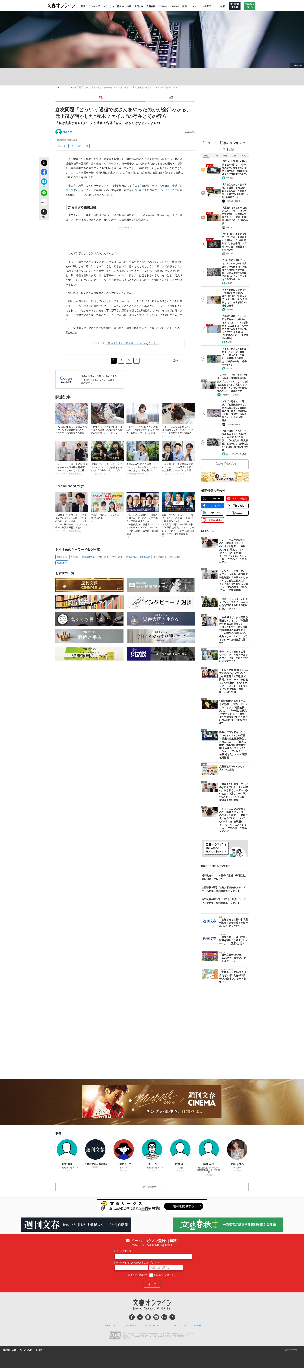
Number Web (9, 1349)
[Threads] (148, 1317)
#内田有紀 (131, 557)
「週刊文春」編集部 (233, 201)
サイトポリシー (180, 1325)
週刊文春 (138, 6)
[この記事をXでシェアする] (44, 163)
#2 (171, 97)
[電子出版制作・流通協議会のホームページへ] (115, 1336)
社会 (71, 146)
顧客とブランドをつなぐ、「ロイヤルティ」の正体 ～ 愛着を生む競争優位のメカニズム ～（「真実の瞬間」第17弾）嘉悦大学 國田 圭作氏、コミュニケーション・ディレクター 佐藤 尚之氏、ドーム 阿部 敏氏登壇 (178, 526)
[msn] (164, 1317)
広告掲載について (110, 1325)
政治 (79, 146)
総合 (231, 149)
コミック (194, 6)
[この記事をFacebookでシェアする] (44, 172)
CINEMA (175, 6)
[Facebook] (132, 1317)
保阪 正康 (229, 227)
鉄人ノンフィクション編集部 (236, 454)
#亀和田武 (145, 557)
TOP (57, 87)
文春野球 (206, 6)
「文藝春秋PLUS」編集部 (230, 395)
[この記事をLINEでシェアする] (44, 193)
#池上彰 (75, 557)
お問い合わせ (130, 1325)
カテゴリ (107, 6)
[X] (140, 1317)
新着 (83, 6)
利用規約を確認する (138, 1275)
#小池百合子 (160, 557)
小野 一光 (229, 309)
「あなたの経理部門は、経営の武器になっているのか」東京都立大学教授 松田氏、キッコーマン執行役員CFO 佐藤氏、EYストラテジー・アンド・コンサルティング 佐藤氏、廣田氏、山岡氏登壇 (143, 526)
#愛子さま (117, 557)
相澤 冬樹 (67, 132)
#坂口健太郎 (88, 557)
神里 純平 (229, 283)
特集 (119, 6)
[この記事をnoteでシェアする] (44, 203)
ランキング (94, 6)
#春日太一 (62, 562)
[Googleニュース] (156, 1317)
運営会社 (197, 1325)
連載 (129, 6)
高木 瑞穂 (229, 178)
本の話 (38, 1349)
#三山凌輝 (175, 557)
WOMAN (162, 6)
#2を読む (106, 194)
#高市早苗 (62, 557)
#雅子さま (103, 557)
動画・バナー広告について (154, 1325)
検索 (222, 6)
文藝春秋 (150, 6)
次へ (176, 360)
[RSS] (172, 1317)
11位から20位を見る (224, 463)
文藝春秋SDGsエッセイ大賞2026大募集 (105, 518)
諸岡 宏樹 (229, 368)
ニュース (66, 87)
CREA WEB (26, 1349)
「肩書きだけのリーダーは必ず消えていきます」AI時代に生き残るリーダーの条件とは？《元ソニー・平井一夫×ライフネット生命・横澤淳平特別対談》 (71, 523)
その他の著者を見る (152, 1186)
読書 (184, 6)
